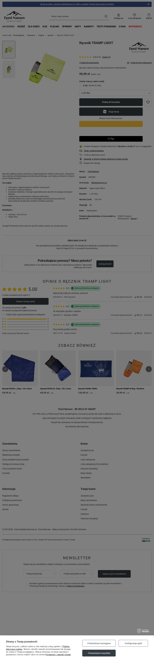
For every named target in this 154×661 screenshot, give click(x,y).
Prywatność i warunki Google (58, 654)
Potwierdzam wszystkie (99, 653)
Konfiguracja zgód (133, 643)
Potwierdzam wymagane (99, 643)
